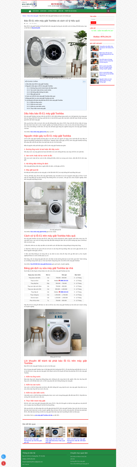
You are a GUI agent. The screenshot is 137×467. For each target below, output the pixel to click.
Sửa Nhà (36, 11)
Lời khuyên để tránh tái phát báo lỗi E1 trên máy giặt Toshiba (44, 100)
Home (24, 16)
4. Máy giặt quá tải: (34, 94)
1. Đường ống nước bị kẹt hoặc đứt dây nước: (43, 88)
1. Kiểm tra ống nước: (35, 102)
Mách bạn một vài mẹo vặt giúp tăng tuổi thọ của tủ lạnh (106, 54)
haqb (27, 23)
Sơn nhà (43, 11)
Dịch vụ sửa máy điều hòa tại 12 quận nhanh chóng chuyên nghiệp (105, 67)
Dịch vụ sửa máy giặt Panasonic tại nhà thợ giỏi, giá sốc (33, 440)
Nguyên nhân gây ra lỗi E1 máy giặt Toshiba (39, 86)
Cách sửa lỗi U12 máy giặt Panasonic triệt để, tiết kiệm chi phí (76, 440)
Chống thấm (52, 11)
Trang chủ (30, 10)
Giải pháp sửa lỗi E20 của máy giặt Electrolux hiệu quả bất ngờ (55, 440)
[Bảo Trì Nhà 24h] (29, 4)
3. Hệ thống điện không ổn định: (39, 92)
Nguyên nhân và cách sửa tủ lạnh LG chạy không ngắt (105, 80)
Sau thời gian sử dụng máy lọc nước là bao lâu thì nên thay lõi (106, 61)
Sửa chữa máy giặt (32, 16)
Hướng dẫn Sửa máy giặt (77, 461)
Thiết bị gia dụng (71, 11)
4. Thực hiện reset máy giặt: (37, 108)
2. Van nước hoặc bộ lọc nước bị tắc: (40, 90)
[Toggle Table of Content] (83, 81)
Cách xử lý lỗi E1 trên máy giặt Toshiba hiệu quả (40, 96)
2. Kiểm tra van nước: (35, 104)
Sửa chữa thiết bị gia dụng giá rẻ (79, 463)
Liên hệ (60, 11)
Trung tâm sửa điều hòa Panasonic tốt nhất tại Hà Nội (106, 48)
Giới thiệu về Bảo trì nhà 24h (78, 456)
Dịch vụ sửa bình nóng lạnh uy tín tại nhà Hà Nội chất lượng (106, 74)
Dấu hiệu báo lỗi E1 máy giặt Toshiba (37, 84)
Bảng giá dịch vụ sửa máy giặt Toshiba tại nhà (40, 98)
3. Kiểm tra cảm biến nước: (37, 106)
